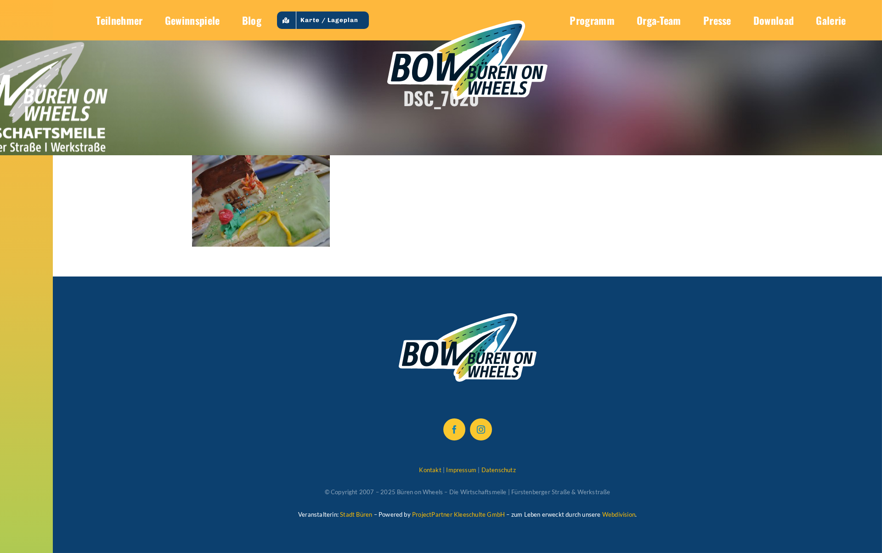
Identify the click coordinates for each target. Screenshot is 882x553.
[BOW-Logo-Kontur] (467, 24)
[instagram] (481, 429)
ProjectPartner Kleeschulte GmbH (458, 514)
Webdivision (618, 514)
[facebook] (454, 429)
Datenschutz (498, 470)
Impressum (461, 470)
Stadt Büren (356, 514)
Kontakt (430, 470)
